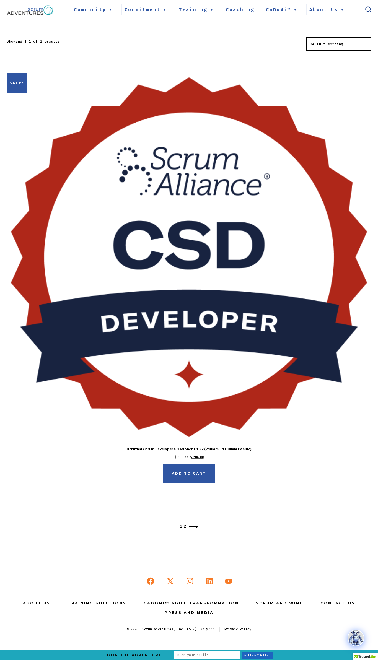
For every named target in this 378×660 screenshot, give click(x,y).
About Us (323, 9)
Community (90, 9)
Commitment (142, 9)
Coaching (240, 9)
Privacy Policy (237, 629)
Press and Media (189, 612)
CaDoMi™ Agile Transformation (191, 603)
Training (193, 9)
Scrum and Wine (279, 603)
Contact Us (337, 603)
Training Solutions (97, 603)
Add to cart (189, 473)
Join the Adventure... (136, 655)
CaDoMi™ (278, 9)
